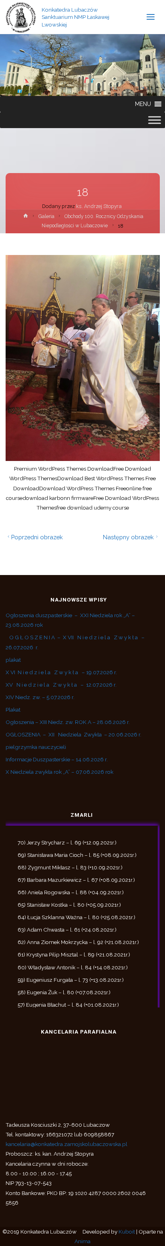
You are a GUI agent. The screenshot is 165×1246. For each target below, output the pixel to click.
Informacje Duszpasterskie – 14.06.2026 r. (57, 759)
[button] (143, 104)
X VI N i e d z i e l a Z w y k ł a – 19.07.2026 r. (61, 672)
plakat (13, 660)
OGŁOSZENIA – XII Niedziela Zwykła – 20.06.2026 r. (73, 734)
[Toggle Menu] (154, 120)
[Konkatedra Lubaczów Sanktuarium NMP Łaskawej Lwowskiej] (21, 17)
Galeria (46, 216)
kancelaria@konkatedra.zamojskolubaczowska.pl (66, 1144)
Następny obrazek (128, 537)
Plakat (13, 709)
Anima (82, 1241)
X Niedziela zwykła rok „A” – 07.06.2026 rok (59, 772)
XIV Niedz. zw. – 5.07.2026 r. (40, 697)
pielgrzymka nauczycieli (36, 747)
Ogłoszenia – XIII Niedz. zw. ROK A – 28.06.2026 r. (68, 722)
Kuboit (127, 1231)
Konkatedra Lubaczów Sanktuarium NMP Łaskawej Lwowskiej (75, 17)
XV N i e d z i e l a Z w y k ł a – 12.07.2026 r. (61, 684)
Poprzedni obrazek (37, 537)
